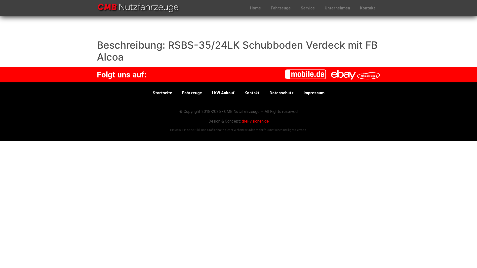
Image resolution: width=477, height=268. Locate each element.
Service (308, 8)
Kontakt (367, 8)
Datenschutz (282, 93)
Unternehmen (337, 8)
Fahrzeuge (281, 8)
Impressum (314, 93)
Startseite (162, 93)
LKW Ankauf (223, 93)
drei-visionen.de (255, 121)
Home (255, 8)
